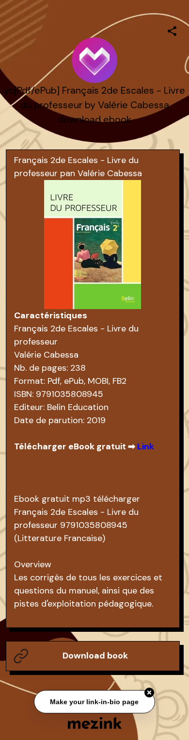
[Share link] (172, 29)
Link (145, 446)
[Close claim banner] (149, 693)
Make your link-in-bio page (94, 702)
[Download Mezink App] (95, 722)
